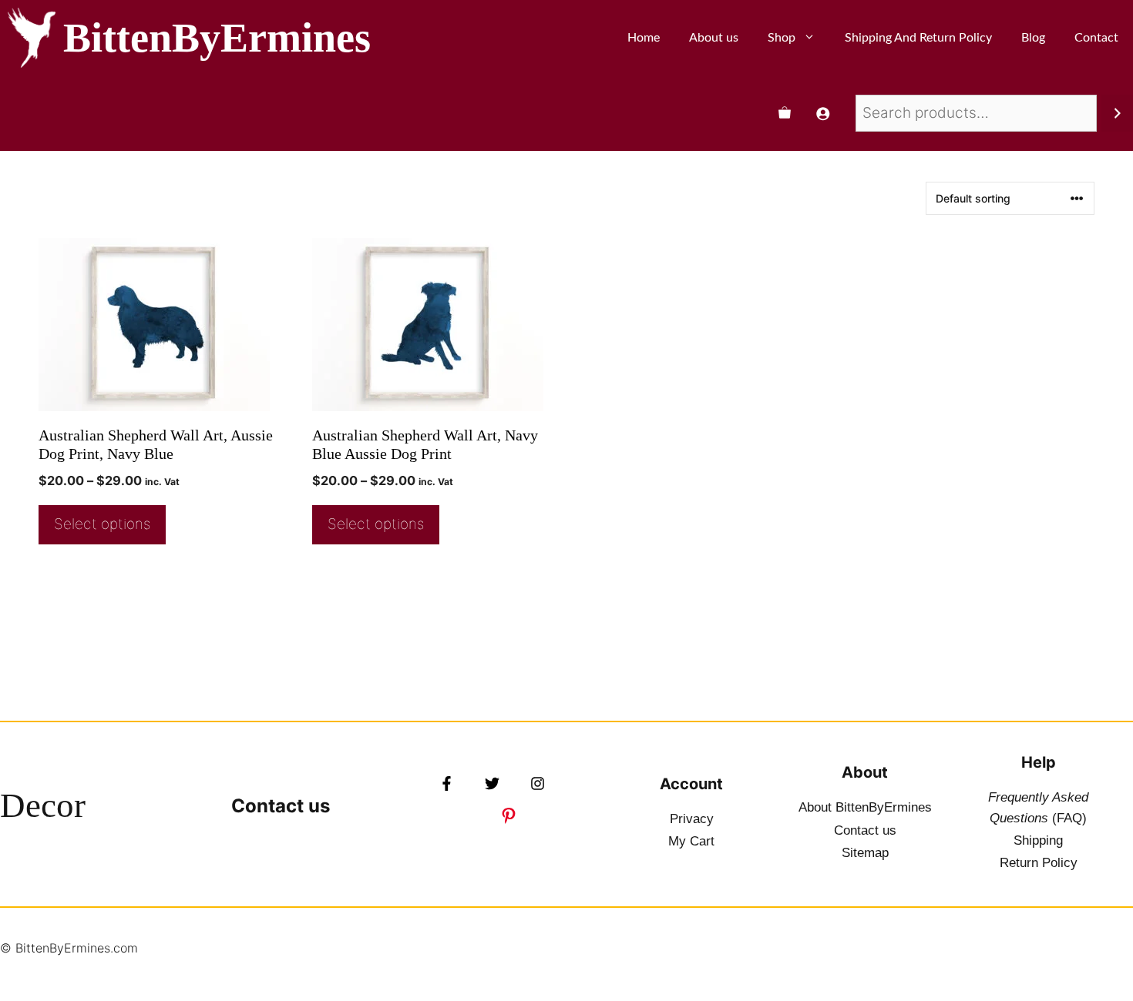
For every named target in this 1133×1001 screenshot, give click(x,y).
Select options (102, 524)
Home (643, 38)
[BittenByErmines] (31, 37)
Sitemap (865, 852)
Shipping (1038, 840)
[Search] (1117, 113)
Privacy (692, 819)
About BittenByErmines (865, 807)
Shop (781, 38)
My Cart (691, 841)
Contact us (280, 806)
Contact (1096, 38)
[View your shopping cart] (784, 113)
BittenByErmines (217, 38)
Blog (1033, 38)
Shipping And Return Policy (918, 38)
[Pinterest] (508, 815)
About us (713, 38)
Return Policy (1039, 862)
